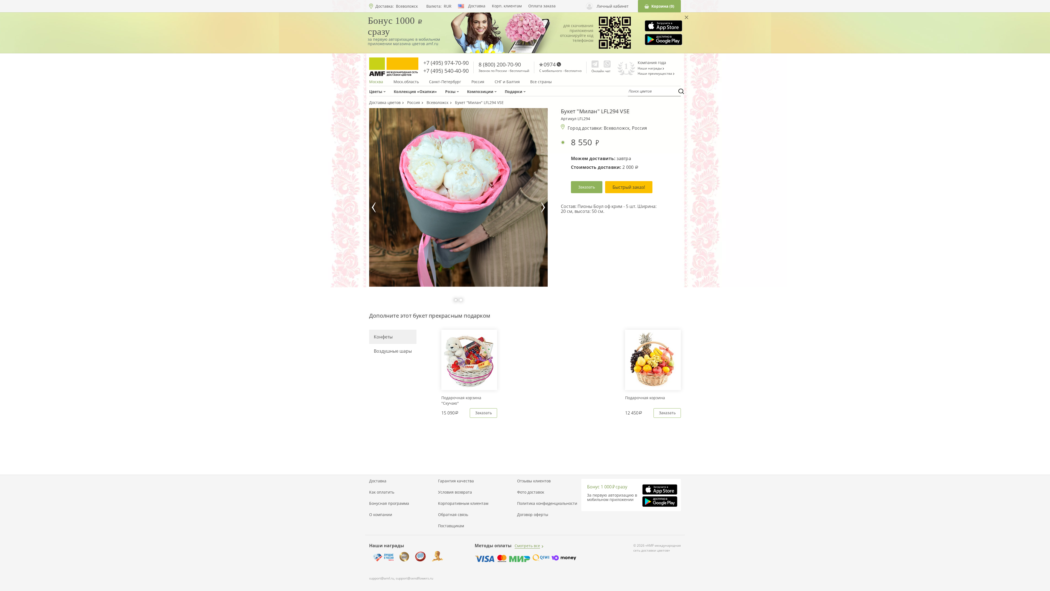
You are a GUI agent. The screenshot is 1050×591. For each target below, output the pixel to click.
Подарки (513, 91)
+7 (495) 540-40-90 (446, 70)
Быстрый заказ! (628, 187)
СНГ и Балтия (507, 82)
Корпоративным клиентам (463, 503)
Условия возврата (455, 492)
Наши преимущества (655, 74)
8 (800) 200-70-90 (500, 64)
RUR (447, 6)
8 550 (582, 142)
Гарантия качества (456, 481)
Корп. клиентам (507, 6)
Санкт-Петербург (445, 82)
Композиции (480, 91)
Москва (376, 82)
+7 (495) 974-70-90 (446, 62)
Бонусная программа (389, 503)
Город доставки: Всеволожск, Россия (607, 128)
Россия (477, 82)
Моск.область (406, 82)
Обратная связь (453, 514)
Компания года (652, 62)
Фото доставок (530, 492)
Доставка (476, 6)
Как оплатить (381, 492)
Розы (450, 91)
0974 (550, 64)
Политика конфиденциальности (547, 503)
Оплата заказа (542, 6)
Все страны (541, 82)
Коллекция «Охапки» (415, 91)
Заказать (586, 187)
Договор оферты (532, 514)
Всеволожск (407, 6)
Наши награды (650, 68)
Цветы (375, 91)
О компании (380, 514)
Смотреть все (527, 545)
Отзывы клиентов (534, 481)
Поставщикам (451, 526)
